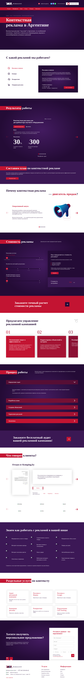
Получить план (12, 178)
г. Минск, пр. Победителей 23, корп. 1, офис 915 (20, 674)
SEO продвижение (45, 669)
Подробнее (55, 273)
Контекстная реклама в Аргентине (28, 15)
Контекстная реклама (17, 15)
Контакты (38, 8)
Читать (37, 488)
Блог (21, 8)
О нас (26, 8)
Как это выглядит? (69, 87)
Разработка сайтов (45, 673)
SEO (44, 493)
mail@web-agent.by (14, 672)
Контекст (57, 493)
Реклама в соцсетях (45, 675)
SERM (42, 676)
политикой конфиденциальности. (58, 656)
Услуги (8, 8)
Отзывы (31, 8)
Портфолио (15, 8)
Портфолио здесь (42, 156)
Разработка (50, 493)
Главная (7, 15)
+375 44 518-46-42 (23, 670)
